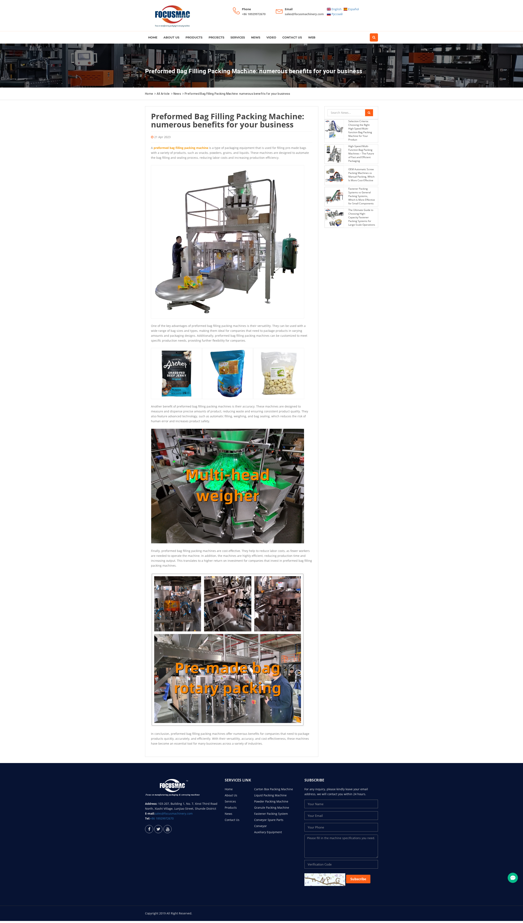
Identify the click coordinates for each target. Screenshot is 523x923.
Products (194, 37)
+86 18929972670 (254, 14)
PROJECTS (216, 37)
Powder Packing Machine (271, 801)
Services (237, 37)
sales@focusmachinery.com (304, 14)
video (271, 37)
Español (353, 9)
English (336, 9)
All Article (163, 93)
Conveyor (260, 826)
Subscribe (358, 879)
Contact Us (292, 37)
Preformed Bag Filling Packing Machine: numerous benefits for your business (237, 93)
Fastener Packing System (271, 814)
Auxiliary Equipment (268, 832)
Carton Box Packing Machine (273, 789)
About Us (171, 37)
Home (152, 37)
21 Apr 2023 (162, 137)
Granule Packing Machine (271, 807)
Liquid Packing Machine (270, 795)
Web (311, 37)
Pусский (337, 14)
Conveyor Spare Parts (268, 820)
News (255, 37)
